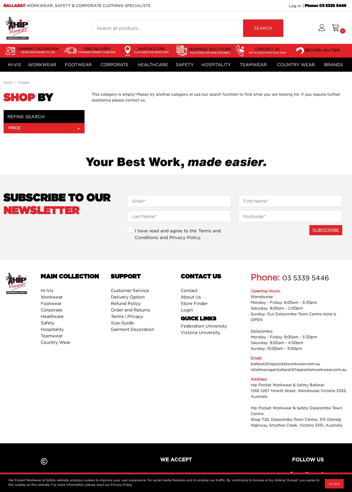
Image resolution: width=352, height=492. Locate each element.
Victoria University (200, 332)
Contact (189, 290)
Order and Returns (130, 310)
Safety (185, 64)
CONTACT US (267, 50)
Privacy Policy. (122, 484)
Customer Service (130, 290)
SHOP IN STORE (151, 50)
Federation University (204, 326)
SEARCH (263, 28)
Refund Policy (126, 303)
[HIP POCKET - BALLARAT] (17, 27)
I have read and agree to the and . (178, 234)
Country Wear (296, 64)
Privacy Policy (184, 237)
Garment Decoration (132, 329)
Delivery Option (128, 297)
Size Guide (122, 323)
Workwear (42, 64)
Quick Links (198, 318)
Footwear (78, 64)
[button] (322, 28)
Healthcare (153, 64)
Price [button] (14, 128)
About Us (191, 297)
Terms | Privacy (127, 316)
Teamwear (253, 64)
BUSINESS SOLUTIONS (210, 50)
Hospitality (216, 64)
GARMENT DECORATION (38, 50)
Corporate (115, 64)
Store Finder (194, 303)
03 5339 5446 (305, 277)
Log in (295, 6)
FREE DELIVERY (96, 50)
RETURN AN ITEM (322, 50)
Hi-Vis (14, 64)
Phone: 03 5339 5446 (325, 6)
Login (187, 310)
